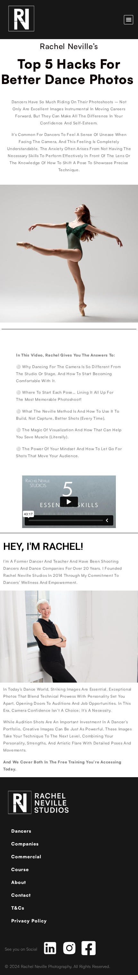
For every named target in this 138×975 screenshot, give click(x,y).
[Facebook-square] (89, 948)
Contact (21, 895)
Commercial (26, 856)
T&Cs (17, 908)
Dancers (21, 831)
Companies (25, 843)
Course (20, 869)
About (18, 882)
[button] (128, 19)
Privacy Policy (29, 920)
